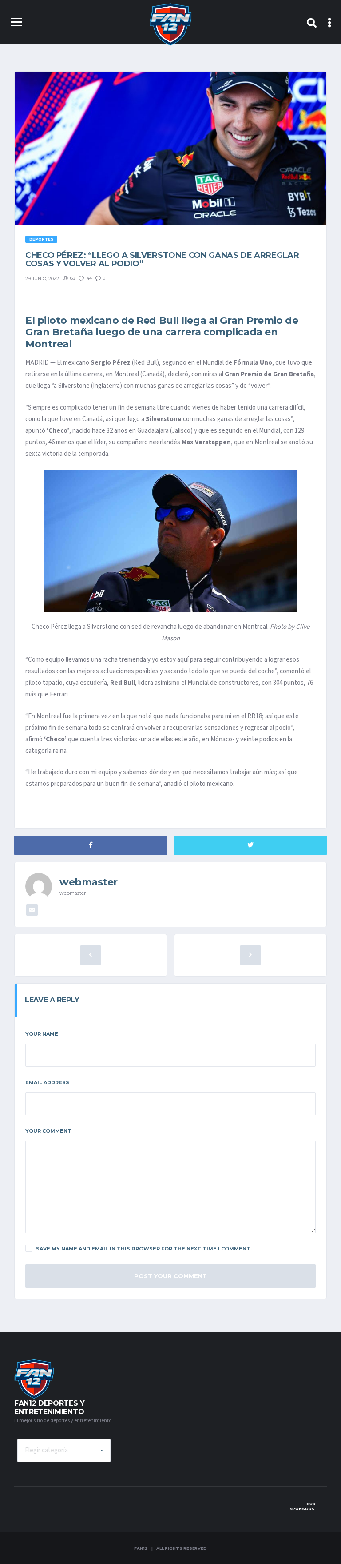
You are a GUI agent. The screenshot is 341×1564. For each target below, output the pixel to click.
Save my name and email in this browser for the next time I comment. (144, 1249)
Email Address (47, 1082)
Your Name (41, 1034)
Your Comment (48, 1131)
